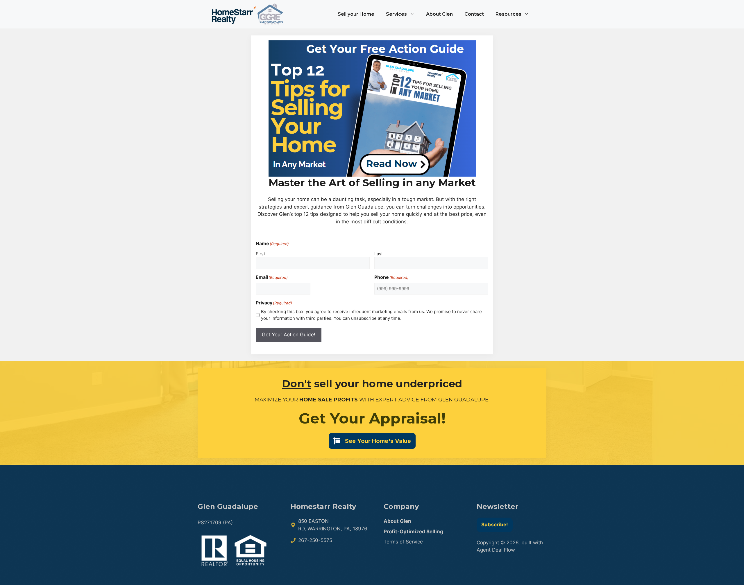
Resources (508, 14)
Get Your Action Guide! (288, 335)
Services (396, 14)
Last (378, 253)
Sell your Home (356, 14)
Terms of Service (403, 542)
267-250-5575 (315, 540)
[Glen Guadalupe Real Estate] (247, 14)
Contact (474, 14)
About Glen (439, 14)
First (260, 253)
